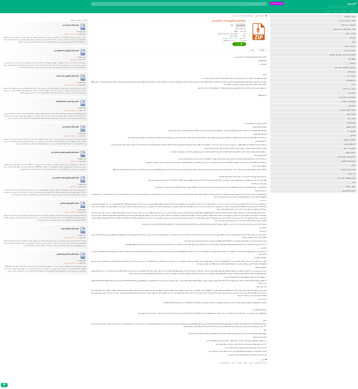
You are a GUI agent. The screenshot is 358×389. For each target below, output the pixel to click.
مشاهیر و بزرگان (350, 152)
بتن (250, 363)
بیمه (353, 182)
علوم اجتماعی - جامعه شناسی (347, 97)
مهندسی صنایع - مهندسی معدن (346, 157)
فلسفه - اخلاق (351, 114)
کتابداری (352, 135)
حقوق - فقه (351, 59)
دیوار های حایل (224, 363)
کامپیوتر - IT (351, 131)
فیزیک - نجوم (351, 118)
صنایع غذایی (351, 93)
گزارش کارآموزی (350, 127)
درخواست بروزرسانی (223, 33)
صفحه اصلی (352, 11)
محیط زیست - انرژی (349, 148)
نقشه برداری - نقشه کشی (348, 169)
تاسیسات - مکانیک (350, 46)
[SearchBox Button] (93, 4)
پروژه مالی (352, 38)
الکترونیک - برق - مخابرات (348, 25)
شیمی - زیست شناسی (349, 89)
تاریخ (353, 42)
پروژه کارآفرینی (351, 123)
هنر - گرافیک (351, 174)
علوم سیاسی (351, 106)
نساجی (353, 165)
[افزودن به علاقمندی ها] (232, 25)
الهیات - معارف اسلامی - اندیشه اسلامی (344, 29)
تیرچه (238, 363)
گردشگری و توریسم (349, 144)
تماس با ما (328, 11)
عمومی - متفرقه (350, 186)
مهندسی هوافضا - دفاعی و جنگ (346, 178)
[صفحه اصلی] (266, 15)
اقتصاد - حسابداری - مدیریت (347, 21)
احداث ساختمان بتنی (260, 363)
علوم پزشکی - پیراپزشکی (348, 101)
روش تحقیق (351, 72)
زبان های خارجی (350, 80)
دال (232, 363)
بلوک (244, 363)
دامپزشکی (352, 63)
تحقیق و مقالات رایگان (277, 3)
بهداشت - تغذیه (350, 33)
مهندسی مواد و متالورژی (348, 161)
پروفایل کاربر (343, 11)
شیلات (353, 84)
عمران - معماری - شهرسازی (347, 110)
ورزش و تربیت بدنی (349, 50)
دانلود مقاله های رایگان (348, 191)
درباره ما (336, 11)
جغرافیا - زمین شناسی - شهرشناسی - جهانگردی (342, 55)
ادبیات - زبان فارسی (349, 16)
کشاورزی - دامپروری (349, 140)
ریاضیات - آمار (351, 76)
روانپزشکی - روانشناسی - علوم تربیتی (345, 67)
